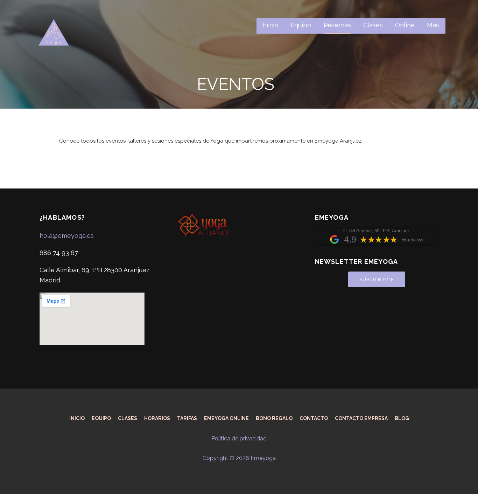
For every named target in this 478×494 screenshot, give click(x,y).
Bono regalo (274, 418)
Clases (372, 25)
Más (433, 25)
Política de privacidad (239, 438)
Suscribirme (376, 279)
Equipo (301, 25)
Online (404, 25)
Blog (402, 418)
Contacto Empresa (361, 418)
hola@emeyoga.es (67, 235)
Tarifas (187, 418)
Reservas (337, 25)
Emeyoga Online (226, 418)
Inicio (270, 25)
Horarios (157, 418)
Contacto (314, 418)
